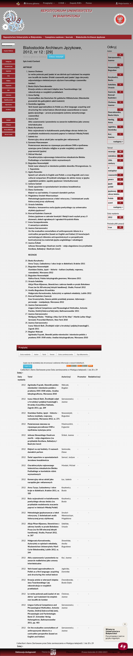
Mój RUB (8, 71)
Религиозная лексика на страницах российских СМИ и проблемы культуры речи (41, 427)
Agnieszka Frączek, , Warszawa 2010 (58, 335)
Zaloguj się (8, 61)
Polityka (8, 81)
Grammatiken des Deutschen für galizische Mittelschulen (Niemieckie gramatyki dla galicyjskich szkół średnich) (58, 98)
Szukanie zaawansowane (7, 45)
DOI (8, 90)
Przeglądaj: (48, 3)
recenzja (111, 152)
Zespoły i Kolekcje (8, 51)
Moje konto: (124, 4)
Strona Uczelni (8, 134)
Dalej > (20, 373)
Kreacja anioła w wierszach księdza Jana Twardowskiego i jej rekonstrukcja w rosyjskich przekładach (54, 89)
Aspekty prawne (8, 100)
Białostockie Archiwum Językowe (90, 37)
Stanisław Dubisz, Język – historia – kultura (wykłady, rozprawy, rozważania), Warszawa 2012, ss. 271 (43, 416)
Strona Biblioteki (8, 129)
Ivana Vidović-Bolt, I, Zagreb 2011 (58, 326)
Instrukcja (8, 95)
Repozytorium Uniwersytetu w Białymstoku (22, 37)
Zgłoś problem (126, 652)
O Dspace (8, 125)
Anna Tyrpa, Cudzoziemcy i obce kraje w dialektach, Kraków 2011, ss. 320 (43, 491)
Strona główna (32, 4)
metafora (112, 156)
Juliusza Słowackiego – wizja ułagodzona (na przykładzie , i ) (60, 246)
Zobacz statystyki (56, 56)
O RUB (61, 3)
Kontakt (8, 120)
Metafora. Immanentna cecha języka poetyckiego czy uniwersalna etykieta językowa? (57, 208)
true (110, 228)
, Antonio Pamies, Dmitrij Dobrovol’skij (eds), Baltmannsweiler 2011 (57, 308)
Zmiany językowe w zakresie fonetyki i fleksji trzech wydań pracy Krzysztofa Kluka (58, 217)
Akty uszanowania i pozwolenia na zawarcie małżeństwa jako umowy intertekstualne (58, 122)
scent (110, 203)
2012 (110, 217)
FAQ (8, 76)
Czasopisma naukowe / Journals (59, 37)
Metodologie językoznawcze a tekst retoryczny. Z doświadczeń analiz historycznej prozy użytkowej (58, 199)
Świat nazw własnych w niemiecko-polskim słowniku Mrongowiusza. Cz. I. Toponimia (60, 166)
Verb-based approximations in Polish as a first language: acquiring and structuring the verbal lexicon (43, 572)
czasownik (112, 175)
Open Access (8, 104)
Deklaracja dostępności (25, 652)
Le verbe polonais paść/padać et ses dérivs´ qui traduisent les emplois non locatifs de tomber (43, 597)
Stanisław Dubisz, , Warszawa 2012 (55, 270)
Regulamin (8, 85)
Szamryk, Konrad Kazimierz (112, 95)
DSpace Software (73, 652)
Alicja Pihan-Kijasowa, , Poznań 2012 (59, 284)
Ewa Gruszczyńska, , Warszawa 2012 (57, 299)
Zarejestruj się (8, 66)
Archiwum (8, 109)
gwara (111, 179)
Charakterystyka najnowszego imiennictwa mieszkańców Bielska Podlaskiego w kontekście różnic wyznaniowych (56, 157)
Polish (110, 199)
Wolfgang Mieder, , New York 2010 (59, 317)
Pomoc (89, 3)
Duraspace (112, 652)
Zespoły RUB (75, 3)
